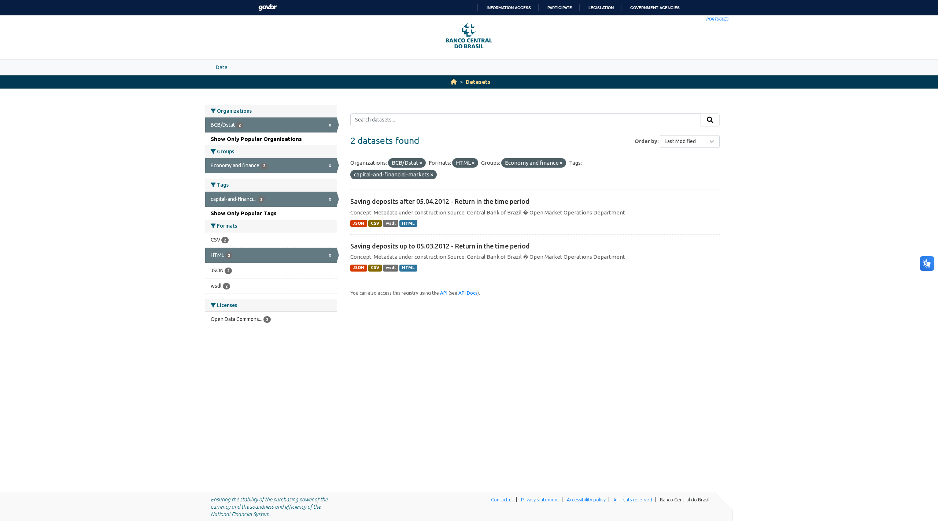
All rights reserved (632, 499)
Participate (559, 7)
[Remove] (421, 163)
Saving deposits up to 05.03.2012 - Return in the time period (440, 246)
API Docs (467, 292)
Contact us (502, 499)
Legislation (601, 7)
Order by (646, 141)
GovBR (267, 7)
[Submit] (710, 120)
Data (221, 67)
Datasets (478, 82)
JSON (358, 223)
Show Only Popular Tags (244, 213)
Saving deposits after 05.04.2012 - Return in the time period (439, 201)
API (443, 292)
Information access (509, 7)
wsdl (391, 223)
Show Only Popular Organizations (256, 139)
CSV (375, 223)
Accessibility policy (586, 499)
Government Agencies (655, 7)
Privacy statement (540, 499)
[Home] (454, 82)
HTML (408, 223)
